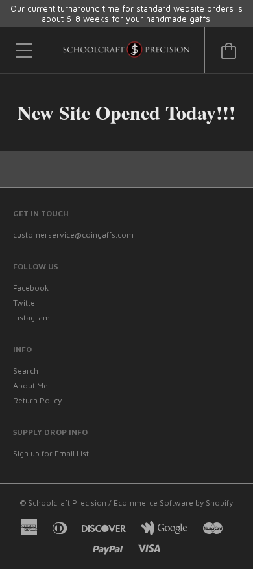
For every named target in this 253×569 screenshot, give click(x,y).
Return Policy (37, 400)
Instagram (31, 317)
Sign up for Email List (51, 453)
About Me (30, 385)
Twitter (25, 302)
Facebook (31, 288)
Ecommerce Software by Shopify (173, 503)
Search (25, 370)
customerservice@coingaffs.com (73, 235)
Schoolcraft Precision (68, 503)
